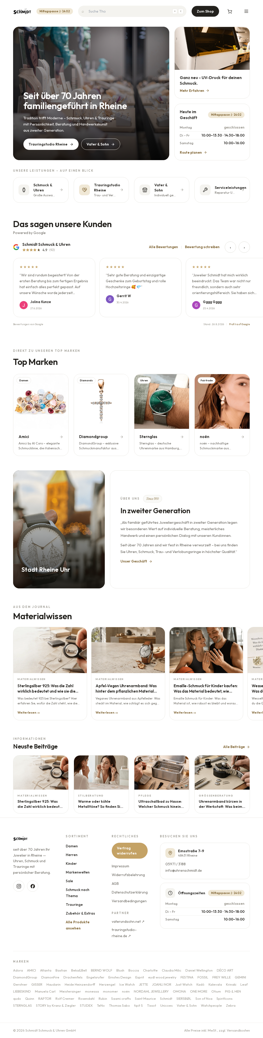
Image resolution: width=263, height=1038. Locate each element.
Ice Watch (127, 984)
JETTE (143, 984)
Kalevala (215, 984)
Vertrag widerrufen (126, 851)
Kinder (71, 863)
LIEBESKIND (22, 991)
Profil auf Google (239, 324)
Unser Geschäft (133, 561)
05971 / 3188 (175, 864)
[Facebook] (32, 886)
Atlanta (45, 970)
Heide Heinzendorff (80, 984)
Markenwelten (78, 872)
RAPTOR (44, 998)
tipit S (138, 1005)
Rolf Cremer (64, 998)
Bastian (61, 970)
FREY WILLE (221, 977)
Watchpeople (211, 1005)
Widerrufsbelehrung (128, 874)
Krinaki (231, 984)
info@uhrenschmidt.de (183, 870)
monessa (92, 991)
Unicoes (166, 1005)
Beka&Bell (79, 970)
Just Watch (183, 984)
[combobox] (132, 11)
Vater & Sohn (98, 144)
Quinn (29, 998)
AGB (115, 883)
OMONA (179, 991)
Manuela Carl (45, 991)
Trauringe (74, 904)
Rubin (103, 998)
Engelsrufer (95, 977)
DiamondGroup (25, 977)
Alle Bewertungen (163, 247)
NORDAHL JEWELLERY (151, 991)
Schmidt (166, 998)
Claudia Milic (171, 970)
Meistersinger (70, 991)
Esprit (139, 977)
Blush (120, 970)
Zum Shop (205, 11)
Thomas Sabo (119, 1005)
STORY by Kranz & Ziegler (56, 1005)
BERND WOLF (101, 970)
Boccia (133, 970)
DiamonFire (50, 977)
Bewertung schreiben (202, 247)
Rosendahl (86, 998)
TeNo (101, 1005)
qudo (17, 998)
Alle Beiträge (234, 747)
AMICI (31, 970)
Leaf (244, 984)
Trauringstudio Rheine (48, 144)
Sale (69, 881)
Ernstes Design (119, 977)
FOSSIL (203, 977)
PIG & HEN (233, 991)
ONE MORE (198, 991)
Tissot (151, 1005)
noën (126, 991)
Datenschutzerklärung (129, 892)
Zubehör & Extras (80, 913)
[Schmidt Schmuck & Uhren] (22, 11)
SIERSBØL (183, 998)
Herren (72, 854)
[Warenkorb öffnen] (230, 11)
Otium (216, 991)
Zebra (231, 1005)
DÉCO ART (225, 970)
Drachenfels (72, 977)
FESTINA (187, 977)
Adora (18, 970)
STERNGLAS (22, 1005)
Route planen (191, 152)
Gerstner (20, 984)
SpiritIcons (224, 998)
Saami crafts (121, 998)
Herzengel (107, 984)
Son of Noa (203, 998)
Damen (72, 846)
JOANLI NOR (161, 984)
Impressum (120, 866)
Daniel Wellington (199, 970)
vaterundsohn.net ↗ (127, 921)
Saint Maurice (145, 998)
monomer (110, 991)
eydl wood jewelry (162, 977)
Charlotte (150, 970)
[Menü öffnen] (246, 11)
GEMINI (240, 977)
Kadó (200, 984)
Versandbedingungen (128, 901)
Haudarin (53, 984)
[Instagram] (18, 886)
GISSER (36, 984)
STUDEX (86, 1005)
